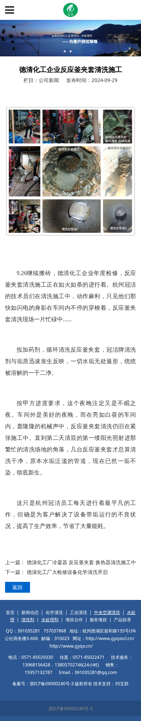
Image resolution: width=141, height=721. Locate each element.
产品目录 (122, 620)
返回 (17, 587)
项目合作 (74, 620)
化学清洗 (54, 612)
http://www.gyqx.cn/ (71, 646)
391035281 (28, 631)
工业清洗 (78, 612)
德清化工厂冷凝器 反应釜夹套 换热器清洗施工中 (81, 562)
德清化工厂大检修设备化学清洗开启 (67, 571)
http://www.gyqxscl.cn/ (110, 638)
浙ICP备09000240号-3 (70, 708)
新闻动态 (30, 612)
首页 (10, 612)
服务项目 (98, 620)
